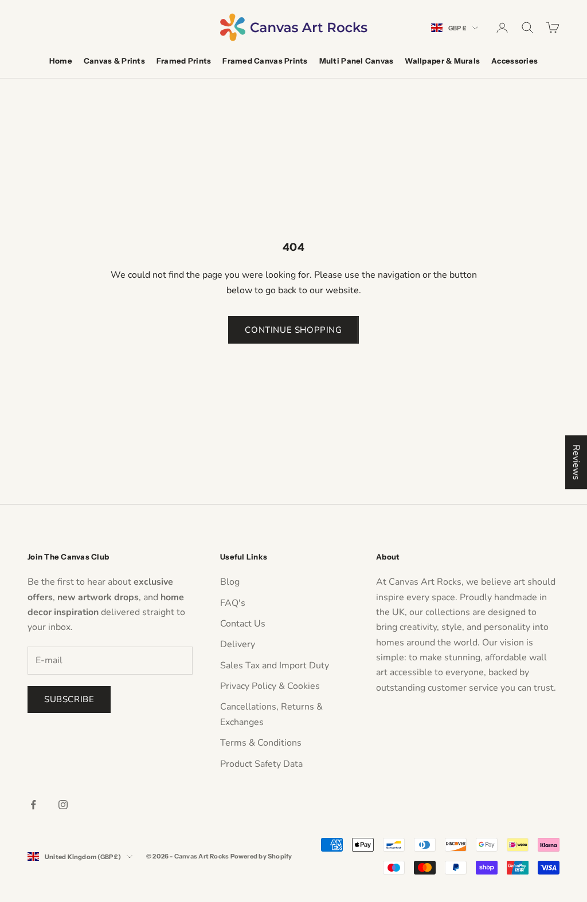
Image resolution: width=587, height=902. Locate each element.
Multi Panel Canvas (356, 60)
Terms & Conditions (261, 742)
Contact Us (242, 623)
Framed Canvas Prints (264, 60)
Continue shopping (293, 330)
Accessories (514, 60)
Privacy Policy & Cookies (270, 686)
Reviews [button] (576, 462)
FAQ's (232, 603)
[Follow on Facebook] (33, 804)
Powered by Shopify (261, 856)
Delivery (237, 644)
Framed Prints (183, 60)
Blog (230, 582)
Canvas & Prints (114, 60)
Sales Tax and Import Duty (274, 665)
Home (60, 60)
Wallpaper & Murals (442, 60)
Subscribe (69, 699)
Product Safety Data (261, 764)
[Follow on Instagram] (63, 804)
